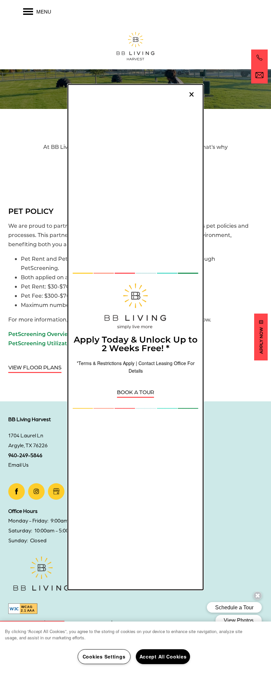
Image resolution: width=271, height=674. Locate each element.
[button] (135, 392)
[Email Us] (259, 75)
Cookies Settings (104, 656)
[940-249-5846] (259, 58)
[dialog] (135, 337)
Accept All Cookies (163, 656)
